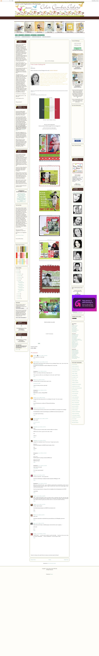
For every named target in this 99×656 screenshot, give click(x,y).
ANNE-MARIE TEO (75, 368)
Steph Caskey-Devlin (76, 357)
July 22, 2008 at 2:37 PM (42, 390)
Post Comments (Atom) (52, 563)
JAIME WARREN (75, 380)
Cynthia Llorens (75, 325)
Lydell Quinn (74, 355)
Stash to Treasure (21, 195)
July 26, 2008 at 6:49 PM (40, 514)
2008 (18, 272)
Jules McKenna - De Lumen (77, 340)
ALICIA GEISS (74, 364)
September (20, 277)
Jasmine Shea (74, 328)
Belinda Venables (75, 350)
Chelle (34, 514)
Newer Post (33, 559)
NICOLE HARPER (75, 406)
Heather (34, 504)
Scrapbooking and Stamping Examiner (78, 313)
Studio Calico (21, 197)
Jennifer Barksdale (75, 352)
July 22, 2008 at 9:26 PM (41, 397)
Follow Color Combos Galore (77, 140)
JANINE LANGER (75, 382)
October (19, 275)
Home (50, 559)
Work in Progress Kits (21, 194)
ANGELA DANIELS (75, 366)
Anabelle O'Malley (75, 334)
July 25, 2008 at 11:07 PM (40, 504)
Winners (17, 349)
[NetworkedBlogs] (77, 138)
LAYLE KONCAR (75, 393)
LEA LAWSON (74, 395)
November (20, 274)
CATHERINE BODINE (76, 369)
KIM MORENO (74, 389)
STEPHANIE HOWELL (76, 415)
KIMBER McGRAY (75, 391)
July (19, 280)
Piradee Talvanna (75, 344)
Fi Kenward (74, 327)
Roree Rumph (74, 345)
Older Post (66, 559)
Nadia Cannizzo (75, 343)
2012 (18, 271)
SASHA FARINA (75, 409)
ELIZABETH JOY (75, 377)
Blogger (51, 574)
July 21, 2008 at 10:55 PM (42, 355)
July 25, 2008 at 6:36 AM (42, 453)
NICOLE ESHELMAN (76, 404)
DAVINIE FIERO (75, 375)
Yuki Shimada (74, 358)
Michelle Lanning (75, 342)
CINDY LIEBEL (74, 373)
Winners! (19, 291)
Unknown (35, 355)
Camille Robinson (75, 351)
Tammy (34, 475)
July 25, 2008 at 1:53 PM (40, 475)
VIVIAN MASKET (75, 420)
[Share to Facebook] (34, 348)
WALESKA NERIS (75, 422)
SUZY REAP (74, 418)
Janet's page (49, 165)
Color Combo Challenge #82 (21, 282)
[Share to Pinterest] (35, 348)
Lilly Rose (73, 341)
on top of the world (36, 422)
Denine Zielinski (75, 336)
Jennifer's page (49, 133)
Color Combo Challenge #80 (21, 287)
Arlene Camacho (36, 418)
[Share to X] (33, 348)
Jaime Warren (74, 337)
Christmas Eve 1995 (36, 383)
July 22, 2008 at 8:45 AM (42, 371)
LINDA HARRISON (75, 397)
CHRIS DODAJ (74, 371)
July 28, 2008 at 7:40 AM (41, 533)
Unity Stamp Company (21, 196)
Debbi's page (50, 239)
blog (33, 91)
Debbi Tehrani (74, 326)
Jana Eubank (74, 338)
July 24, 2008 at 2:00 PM (44, 418)
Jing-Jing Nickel (75, 353)
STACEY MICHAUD (75, 413)
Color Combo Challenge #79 (21, 290)
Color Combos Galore (20, 235)
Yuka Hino (74, 347)
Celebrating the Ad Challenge (38, 364)
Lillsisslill (35, 440)
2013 (18, 269)
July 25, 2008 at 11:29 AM (42, 465)
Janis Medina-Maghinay (76, 339)
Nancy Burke (74, 329)
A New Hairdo (35, 468)
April (19, 296)
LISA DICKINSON (75, 398)
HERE (79, 183)
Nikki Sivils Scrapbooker (21, 198)
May (19, 295)
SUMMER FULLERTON (76, 417)
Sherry (34, 379)
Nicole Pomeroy (75, 356)
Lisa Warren (74, 354)
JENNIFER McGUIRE (76, 386)
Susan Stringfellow (75, 330)
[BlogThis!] (32, 348)
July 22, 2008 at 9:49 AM (40, 379)
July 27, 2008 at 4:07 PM (40, 523)
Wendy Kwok (74, 331)
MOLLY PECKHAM (75, 402)
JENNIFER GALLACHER (76, 384)
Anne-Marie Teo (75, 335)
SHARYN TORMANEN (76, 411)
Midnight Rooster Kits (21, 201)
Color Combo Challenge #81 (21, 285)
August (19, 278)
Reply (34, 358)
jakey (34, 523)
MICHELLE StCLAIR (75, 400)
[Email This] (31, 348)
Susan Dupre (74, 346)
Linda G (34, 397)
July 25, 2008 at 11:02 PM (42, 483)
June (19, 293)
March (19, 298)
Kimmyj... (35, 533)
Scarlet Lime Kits (21, 193)
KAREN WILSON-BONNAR (77, 388)
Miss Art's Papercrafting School (21, 200)
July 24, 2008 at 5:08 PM (41, 440)
